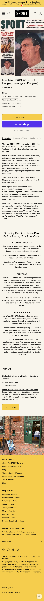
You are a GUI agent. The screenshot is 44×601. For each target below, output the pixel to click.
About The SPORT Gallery (12, 463)
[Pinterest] (13, 549)
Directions (11, 407)
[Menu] (3, 13)
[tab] (7, 138)
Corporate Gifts (8, 517)
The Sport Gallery (13, 592)
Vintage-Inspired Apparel (12, 473)
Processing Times (20, 138)
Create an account (9, 494)
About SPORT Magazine (11, 466)
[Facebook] (3, 549)
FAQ (4, 470)
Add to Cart (22, 117)
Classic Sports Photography (13, 476)
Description (6, 138)
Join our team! (8, 480)
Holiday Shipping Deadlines (13, 521)
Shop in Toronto (8, 511)
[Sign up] (40, 541)
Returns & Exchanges (10, 501)
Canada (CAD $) (7, 588)
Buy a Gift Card (8, 514)
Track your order (9, 507)
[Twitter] (18, 549)
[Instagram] (8, 549)
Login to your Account (11, 497)
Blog (4, 483)
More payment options (22, 130)
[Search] (8, 13)
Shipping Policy (8, 504)
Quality (32, 138)
